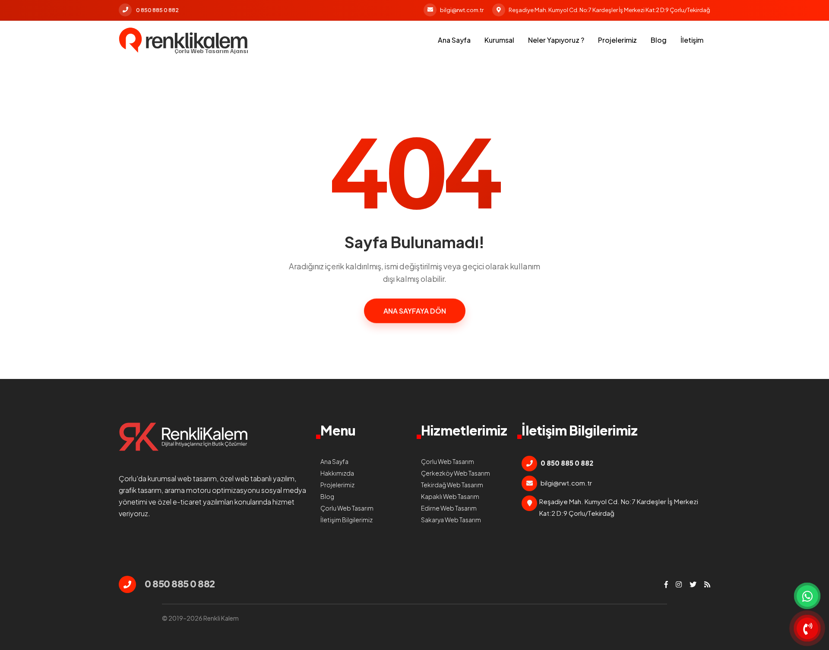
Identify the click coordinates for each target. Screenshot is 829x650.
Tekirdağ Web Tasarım (452, 485)
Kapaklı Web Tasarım (450, 496)
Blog (659, 39)
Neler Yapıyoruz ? (556, 39)
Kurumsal (499, 39)
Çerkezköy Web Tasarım (455, 473)
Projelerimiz (617, 39)
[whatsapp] (807, 596)
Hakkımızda (337, 473)
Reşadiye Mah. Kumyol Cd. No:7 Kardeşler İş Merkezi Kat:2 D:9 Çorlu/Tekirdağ (609, 9)
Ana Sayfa (454, 39)
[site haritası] (707, 584)
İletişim (691, 39)
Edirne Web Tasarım (449, 508)
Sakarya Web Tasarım (451, 520)
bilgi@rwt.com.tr (462, 9)
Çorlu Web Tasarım (346, 508)
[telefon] (807, 628)
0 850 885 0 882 (157, 9)
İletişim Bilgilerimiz (346, 520)
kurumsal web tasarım (182, 478)
